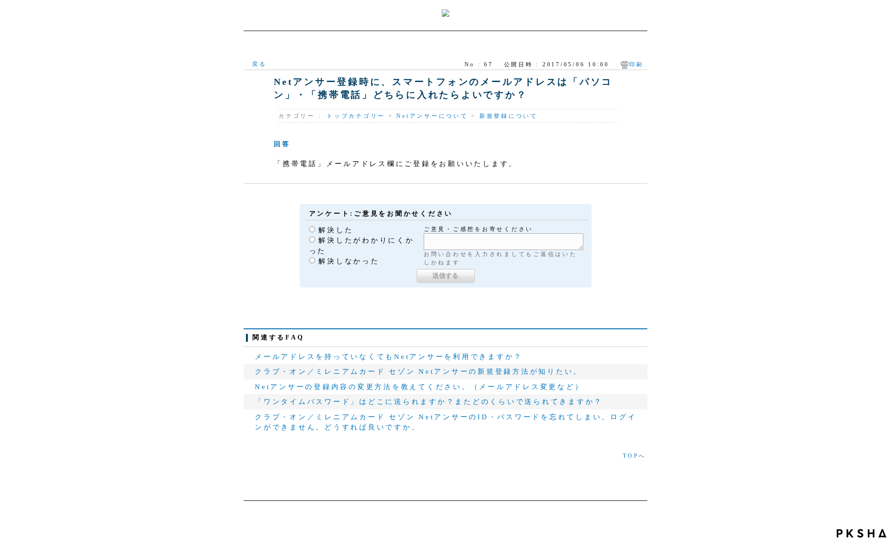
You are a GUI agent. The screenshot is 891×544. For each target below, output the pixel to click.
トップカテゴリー (356, 116)
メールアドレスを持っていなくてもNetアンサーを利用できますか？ (389, 356)
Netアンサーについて (432, 116)
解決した (335, 230)
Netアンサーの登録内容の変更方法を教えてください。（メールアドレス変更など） (419, 386)
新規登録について (508, 116)
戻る (259, 64)
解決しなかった (348, 261)
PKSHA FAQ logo (861, 533)
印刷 (636, 64)
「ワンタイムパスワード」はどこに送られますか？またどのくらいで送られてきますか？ (429, 401)
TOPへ (634, 456)
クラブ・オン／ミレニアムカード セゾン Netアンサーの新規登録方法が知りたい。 (418, 371)
